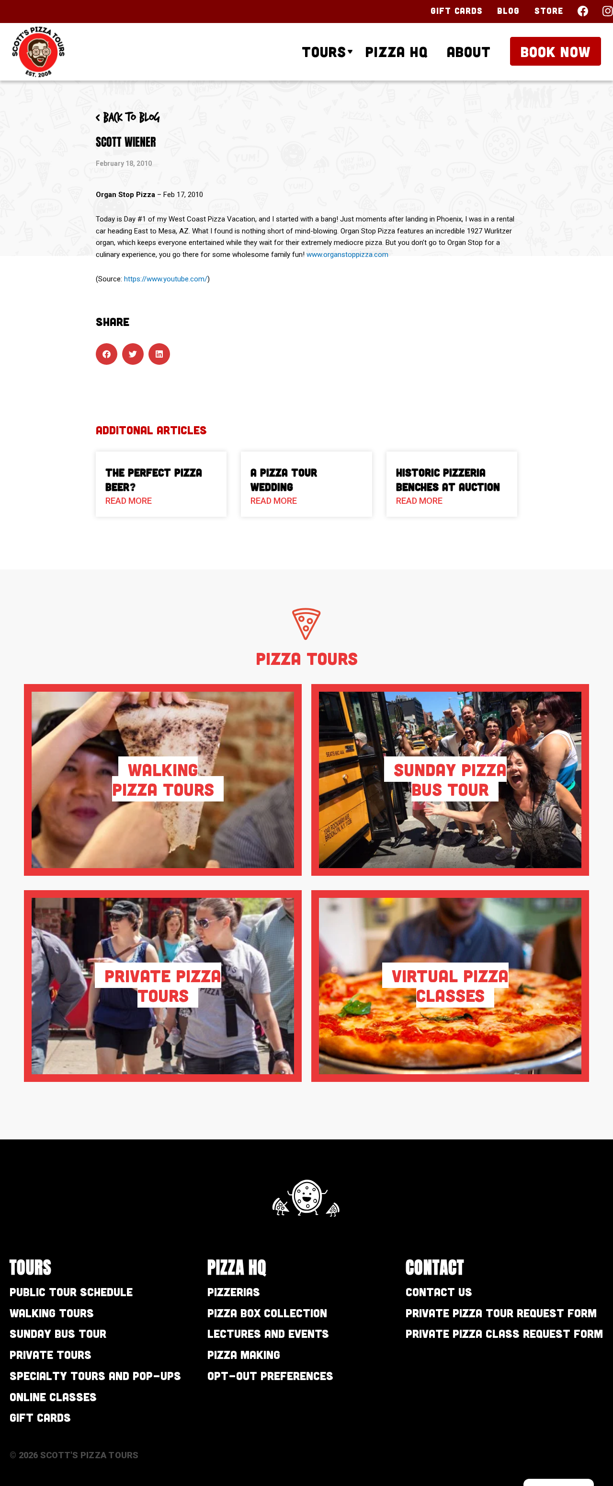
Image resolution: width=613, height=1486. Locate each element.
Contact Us (439, 1292)
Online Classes (53, 1397)
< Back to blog (128, 118)
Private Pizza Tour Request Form (501, 1313)
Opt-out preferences (270, 1375)
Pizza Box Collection (267, 1313)
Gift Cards (457, 10)
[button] (106, 354)
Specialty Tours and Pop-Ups (95, 1375)
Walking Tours (52, 1313)
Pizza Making (243, 1354)
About (469, 51)
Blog (508, 10)
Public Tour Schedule (71, 1292)
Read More (128, 501)
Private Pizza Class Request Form (504, 1333)
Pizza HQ (396, 51)
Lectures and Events (268, 1333)
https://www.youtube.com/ (165, 279)
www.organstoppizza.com (347, 254)
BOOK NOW (555, 51)
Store (549, 10)
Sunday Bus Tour (58, 1333)
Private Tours (50, 1354)
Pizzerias (233, 1292)
